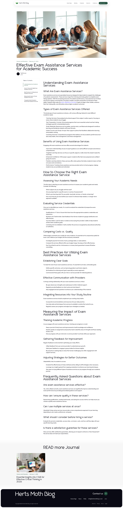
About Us (94, 503)
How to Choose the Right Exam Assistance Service (30, 89)
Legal (106, 503)
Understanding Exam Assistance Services (31, 85)
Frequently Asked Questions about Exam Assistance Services (31, 101)
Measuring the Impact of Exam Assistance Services (30, 97)
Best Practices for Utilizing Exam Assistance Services (31, 93)
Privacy (98, 503)
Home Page (73, 499)
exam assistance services (68, 102)
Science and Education (22, 61)
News (80, 499)
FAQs (84, 499)
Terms (102, 503)
